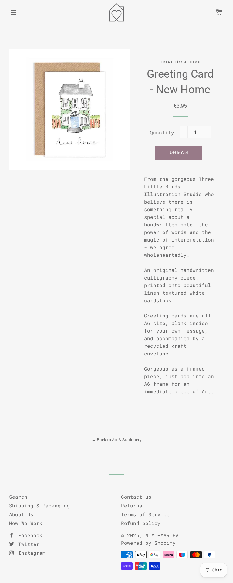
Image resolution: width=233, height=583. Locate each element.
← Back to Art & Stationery (117, 439)
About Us (21, 514)
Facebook (28, 535)
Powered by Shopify (148, 543)
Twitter (27, 544)
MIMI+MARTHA (162, 535)
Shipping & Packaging (39, 505)
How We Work (25, 523)
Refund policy (140, 523)
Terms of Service (145, 514)
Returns (131, 505)
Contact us (136, 496)
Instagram (30, 553)
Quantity (162, 132)
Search (18, 496)
